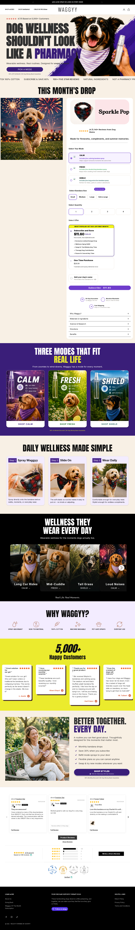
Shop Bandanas (24, 9)
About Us (8, 899)
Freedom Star (20, 799)
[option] (73, 197)
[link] (24, 69)
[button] (100, 158)
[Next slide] (121, 568)
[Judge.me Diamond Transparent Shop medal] (52, 870)
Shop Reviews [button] (68, 842)
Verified (67, 877)
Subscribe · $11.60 (99, 288)
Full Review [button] (15, 830)
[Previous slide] (13, 568)
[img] (15, 802)
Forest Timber (99, 799)
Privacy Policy (120, 902)
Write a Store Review (111, 854)
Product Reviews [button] (67, 838)
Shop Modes (9, 9)
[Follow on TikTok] (17, 917)
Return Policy (119, 899)
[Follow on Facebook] (6, 917)
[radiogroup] (100, 169)
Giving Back (9, 902)
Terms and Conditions (122, 906)
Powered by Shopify (23, 924)
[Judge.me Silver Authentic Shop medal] (73, 870)
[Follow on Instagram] (12, 917)
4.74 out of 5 (29, 853)
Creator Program (40, 9)
